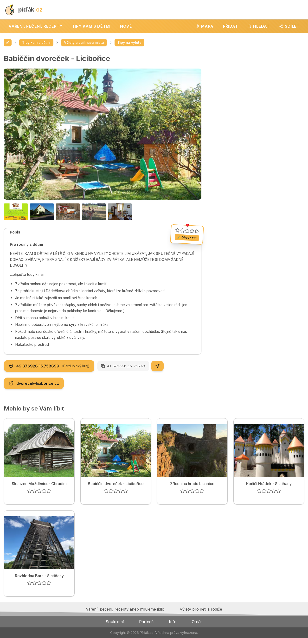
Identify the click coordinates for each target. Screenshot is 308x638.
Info (172, 621)
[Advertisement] (256, 87)
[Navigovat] (157, 366)
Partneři (146, 621)
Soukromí (115, 621)
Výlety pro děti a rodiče (201, 609)
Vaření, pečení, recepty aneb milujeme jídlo (125, 609)
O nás (197, 621)
